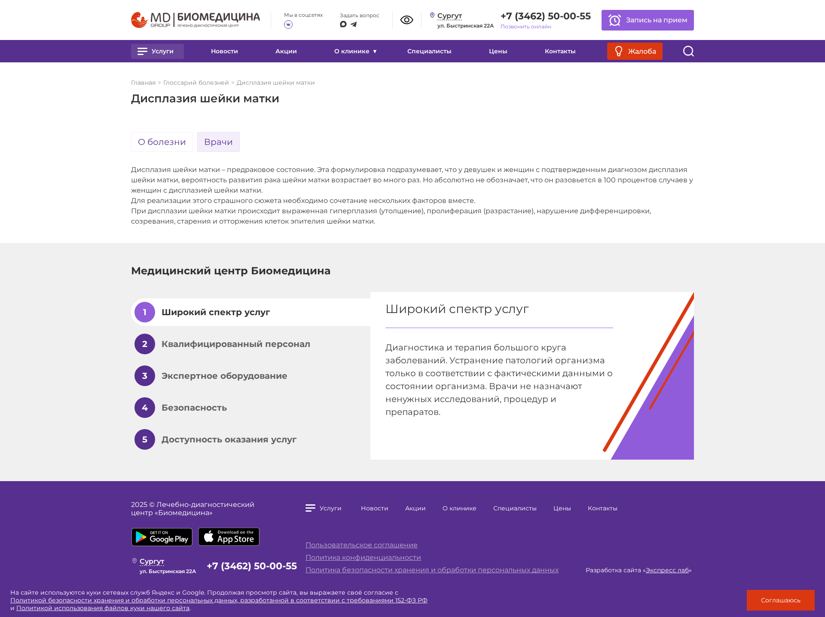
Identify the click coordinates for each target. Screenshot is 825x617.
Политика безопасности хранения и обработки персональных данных (432, 570)
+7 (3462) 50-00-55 (546, 16)
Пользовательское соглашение (362, 545)
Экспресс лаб (667, 570)
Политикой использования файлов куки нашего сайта (102, 608)
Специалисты (429, 51)
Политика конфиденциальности (363, 557)
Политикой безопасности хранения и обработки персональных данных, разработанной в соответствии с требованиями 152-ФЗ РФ (219, 600)
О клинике (460, 508)
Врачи (218, 142)
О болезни (162, 142)
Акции (286, 51)
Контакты (560, 51)
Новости (224, 51)
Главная (143, 82)
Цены (498, 51)
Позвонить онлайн (526, 26)
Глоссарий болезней (196, 82)
